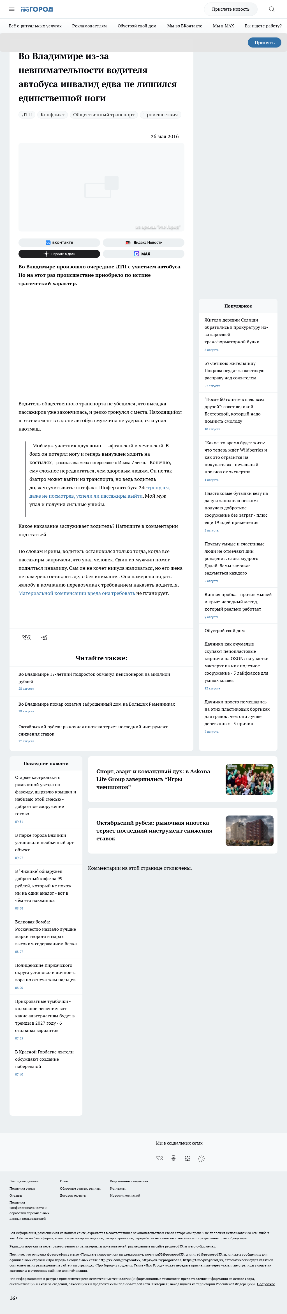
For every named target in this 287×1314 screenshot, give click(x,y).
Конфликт (52, 114)
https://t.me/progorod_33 (203, 1260)
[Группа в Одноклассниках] (173, 1158)
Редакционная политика (129, 1181)
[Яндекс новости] (143, 242)
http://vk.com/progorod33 (119, 1260)
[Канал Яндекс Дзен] (59, 254)
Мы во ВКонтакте (185, 26)
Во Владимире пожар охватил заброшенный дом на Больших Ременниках (96, 707)
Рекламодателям (89, 26)
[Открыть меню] (11, 9)
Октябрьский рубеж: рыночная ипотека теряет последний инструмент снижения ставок (93, 733)
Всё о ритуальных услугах (35, 26)
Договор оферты (73, 1195)
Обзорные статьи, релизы (80, 1188)
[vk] (27, 638)
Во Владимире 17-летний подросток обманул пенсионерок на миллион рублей (94, 681)
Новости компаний (125, 1195)
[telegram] (46, 638)
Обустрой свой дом (137, 26)
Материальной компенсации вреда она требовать (76, 593)
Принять (265, 42)
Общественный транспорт (104, 114)
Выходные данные (24, 1181)
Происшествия (160, 114)
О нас (64, 1181)
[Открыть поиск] (271, 9)
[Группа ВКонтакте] (59, 242)
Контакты (118, 1188)
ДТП (27, 114)
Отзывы (16, 1195)
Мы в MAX (223, 26)
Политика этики (22, 1188)
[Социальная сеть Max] (143, 254)
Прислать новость (230, 9)
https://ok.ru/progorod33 (161, 1260)
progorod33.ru (176, 1246)
